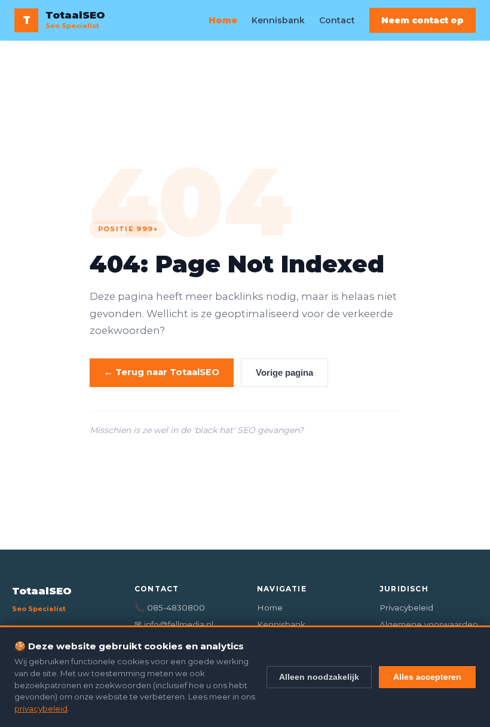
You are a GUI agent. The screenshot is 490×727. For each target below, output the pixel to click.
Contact (337, 20)
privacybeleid (41, 708)
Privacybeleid (406, 607)
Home (223, 20)
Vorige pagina (284, 373)
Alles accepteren (427, 677)
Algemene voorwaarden (428, 624)
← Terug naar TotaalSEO (161, 372)
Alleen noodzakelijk (319, 677)
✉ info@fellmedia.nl (173, 624)
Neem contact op (422, 20)
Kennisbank (278, 20)
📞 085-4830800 (169, 607)
